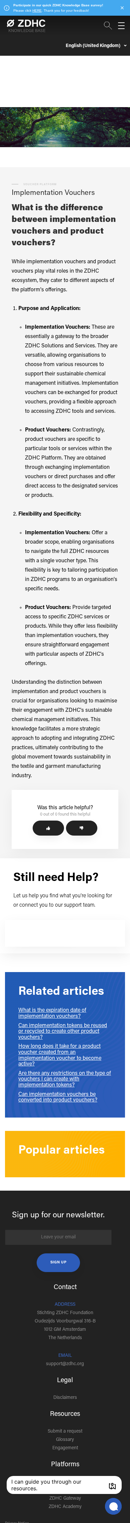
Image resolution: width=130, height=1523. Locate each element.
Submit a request (65, 1431)
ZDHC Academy (65, 1507)
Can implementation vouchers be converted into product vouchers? (57, 1097)
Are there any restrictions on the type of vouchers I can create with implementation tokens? (64, 1079)
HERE (37, 10)
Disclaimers (65, 1398)
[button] (48, 828)
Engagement (65, 1448)
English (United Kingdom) (93, 46)
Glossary (65, 1440)
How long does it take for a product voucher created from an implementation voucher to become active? (59, 1055)
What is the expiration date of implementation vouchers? (52, 1013)
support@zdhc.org (65, 1364)
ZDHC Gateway (65, 1498)
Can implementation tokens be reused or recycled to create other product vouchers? (62, 1031)
